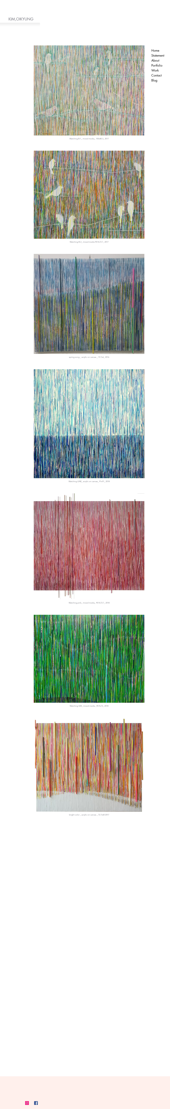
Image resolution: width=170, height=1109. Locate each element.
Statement (157, 55)
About (155, 60)
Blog (154, 80)
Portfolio (156, 65)
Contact (156, 75)
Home (155, 50)
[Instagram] (27, 1103)
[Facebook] (36, 1103)
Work (155, 70)
